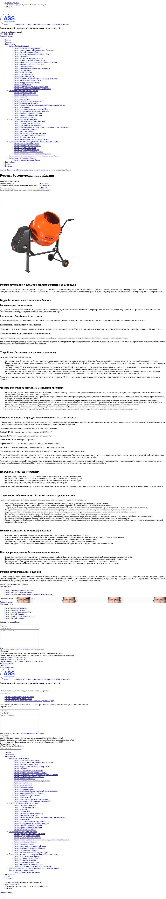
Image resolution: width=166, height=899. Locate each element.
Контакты (8, 166)
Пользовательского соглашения (32, 649)
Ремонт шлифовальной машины (26, 95)
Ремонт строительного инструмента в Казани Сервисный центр (33, 142)
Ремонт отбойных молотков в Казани (28, 113)
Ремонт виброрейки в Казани (25, 148)
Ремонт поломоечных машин (25, 117)
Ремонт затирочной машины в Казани (28, 152)
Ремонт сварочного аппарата (25, 93)
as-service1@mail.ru (12, 3)
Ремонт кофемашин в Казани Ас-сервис (29, 64)
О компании (9, 42)
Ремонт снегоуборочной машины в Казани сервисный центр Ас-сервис (41, 127)
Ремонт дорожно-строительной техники (20, 616)
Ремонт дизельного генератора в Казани (29, 135)
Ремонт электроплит (21, 56)
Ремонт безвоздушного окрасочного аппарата (31, 111)
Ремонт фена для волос (22, 70)
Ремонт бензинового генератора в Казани (30, 133)
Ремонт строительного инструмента (14, 584)
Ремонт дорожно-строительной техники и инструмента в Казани (34, 156)
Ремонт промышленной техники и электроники (32, 89)
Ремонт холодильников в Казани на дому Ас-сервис (34, 50)
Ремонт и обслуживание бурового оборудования (32, 154)
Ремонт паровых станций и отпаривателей (30, 60)
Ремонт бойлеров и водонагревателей (28, 58)
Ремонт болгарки (20, 97)
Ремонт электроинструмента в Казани (23, 91)
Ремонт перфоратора (21, 107)
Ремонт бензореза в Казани (24, 131)
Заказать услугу (45, 185)
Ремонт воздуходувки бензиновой (27, 123)
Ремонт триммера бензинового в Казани (29, 121)
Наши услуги (10, 44)
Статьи (7, 164)
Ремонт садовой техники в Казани (22, 158)
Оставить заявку (6, 36)
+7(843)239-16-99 (6, 34)
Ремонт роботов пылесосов (24, 76)
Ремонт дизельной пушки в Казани (27, 125)
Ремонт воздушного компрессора (26, 150)
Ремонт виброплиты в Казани (25, 129)
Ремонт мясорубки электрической (27, 83)
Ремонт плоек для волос (23, 72)
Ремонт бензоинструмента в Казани (23, 119)
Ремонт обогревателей (22, 85)
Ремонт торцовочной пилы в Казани (28, 115)
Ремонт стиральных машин (24, 66)
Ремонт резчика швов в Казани (25, 137)
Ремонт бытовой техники (19, 46)
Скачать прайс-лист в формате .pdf (13, 659)
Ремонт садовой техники (14, 614)
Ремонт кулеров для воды (23, 74)
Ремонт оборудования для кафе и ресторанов (31, 87)
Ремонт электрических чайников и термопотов (32, 68)
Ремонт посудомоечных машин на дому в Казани (32, 54)
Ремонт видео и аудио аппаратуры (27, 48)
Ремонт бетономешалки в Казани (26, 144)
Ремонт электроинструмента (16, 608)
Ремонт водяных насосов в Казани (27, 160)
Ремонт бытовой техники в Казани (27, 52)
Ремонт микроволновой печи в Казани (28, 81)
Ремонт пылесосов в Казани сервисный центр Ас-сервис (35, 78)
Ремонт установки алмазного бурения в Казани (32, 109)
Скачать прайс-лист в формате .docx (14, 657)
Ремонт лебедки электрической (26, 103)
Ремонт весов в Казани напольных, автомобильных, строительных (39, 105)
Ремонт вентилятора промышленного (28, 101)
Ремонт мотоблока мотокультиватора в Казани (31, 140)
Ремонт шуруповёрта (22, 99)
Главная (8, 40)
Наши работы (10, 162)
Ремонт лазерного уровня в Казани (27, 146)
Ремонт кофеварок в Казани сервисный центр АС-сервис (36, 62)
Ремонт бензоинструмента (15, 610)
